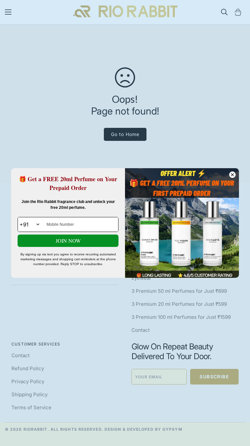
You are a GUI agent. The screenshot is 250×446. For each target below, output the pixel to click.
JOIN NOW (68, 240)
